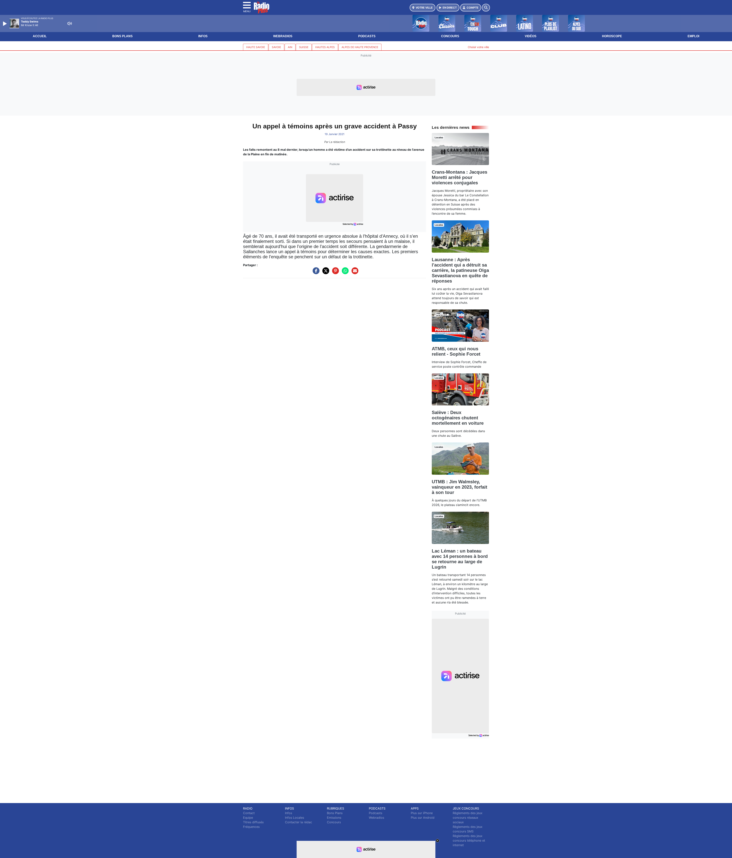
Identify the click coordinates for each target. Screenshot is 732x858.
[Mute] (69, 23)
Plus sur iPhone (422, 813)
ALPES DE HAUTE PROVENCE (360, 47)
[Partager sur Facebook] (315, 273)
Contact (249, 813)
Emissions (334, 817)
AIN (290, 47)
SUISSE (303, 47)
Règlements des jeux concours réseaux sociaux (467, 817)
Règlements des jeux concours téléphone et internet (469, 840)
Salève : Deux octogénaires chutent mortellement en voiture (458, 418)
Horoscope (612, 36)
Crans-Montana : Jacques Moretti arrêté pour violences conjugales (459, 177)
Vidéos (530, 36)
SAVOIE (276, 47)
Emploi (693, 36)
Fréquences (251, 827)
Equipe (248, 817)
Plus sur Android (422, 817)
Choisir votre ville (478, 47)
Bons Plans (122, 36)
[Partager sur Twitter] (324, 273)
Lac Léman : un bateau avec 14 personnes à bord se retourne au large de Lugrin (460, 559)
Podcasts (367, 36)
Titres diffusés (253, 822)
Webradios (282, 36)
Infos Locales (294, 817)
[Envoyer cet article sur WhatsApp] (344, 273)
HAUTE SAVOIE (255, 47)
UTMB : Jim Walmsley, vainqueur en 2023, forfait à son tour (459, 487)
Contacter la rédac (298, 822)
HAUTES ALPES (325, 47)
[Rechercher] (486, 7)
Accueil (40, 36)
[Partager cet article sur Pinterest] (334, 273)
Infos (203, 36)
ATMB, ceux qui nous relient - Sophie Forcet (456, 351)
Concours (450, 36)
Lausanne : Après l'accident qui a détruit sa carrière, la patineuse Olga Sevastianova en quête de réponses (460, 270)
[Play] (5, 23)
